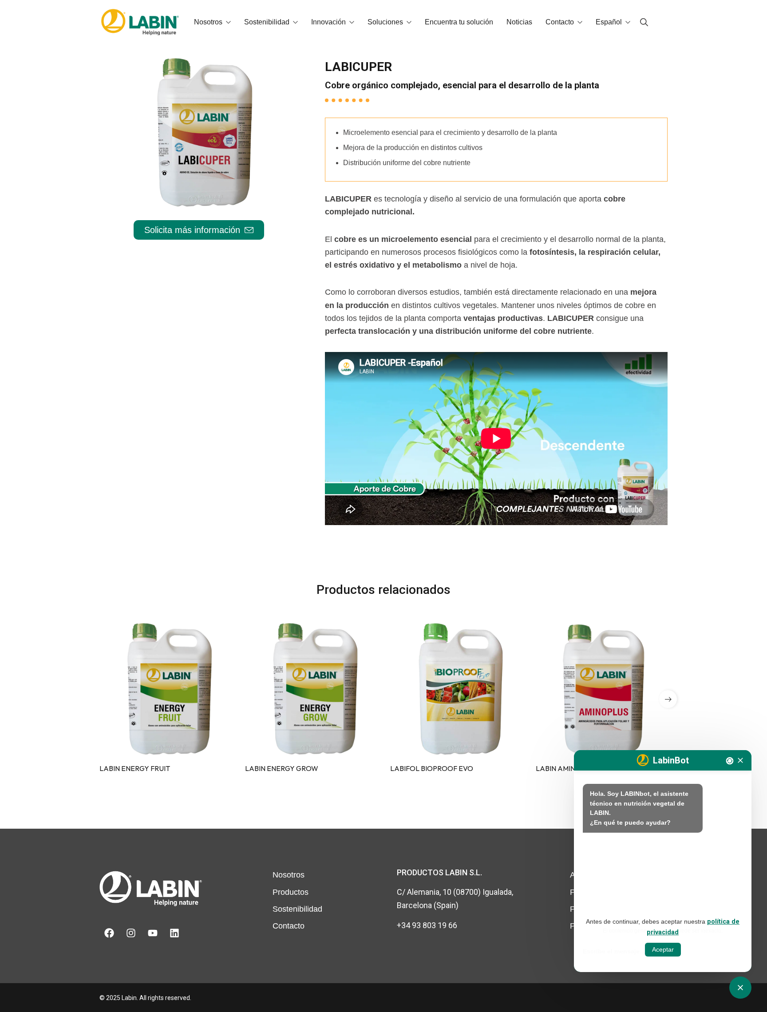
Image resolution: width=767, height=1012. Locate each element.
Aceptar (663, 949)
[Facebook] (109, 933)
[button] (668, 699)
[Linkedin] (174, 933)
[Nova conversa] (729, 760)
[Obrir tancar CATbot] (740, 987)
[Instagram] (131, 933)
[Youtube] (152, 933)
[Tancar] (740, 760)
